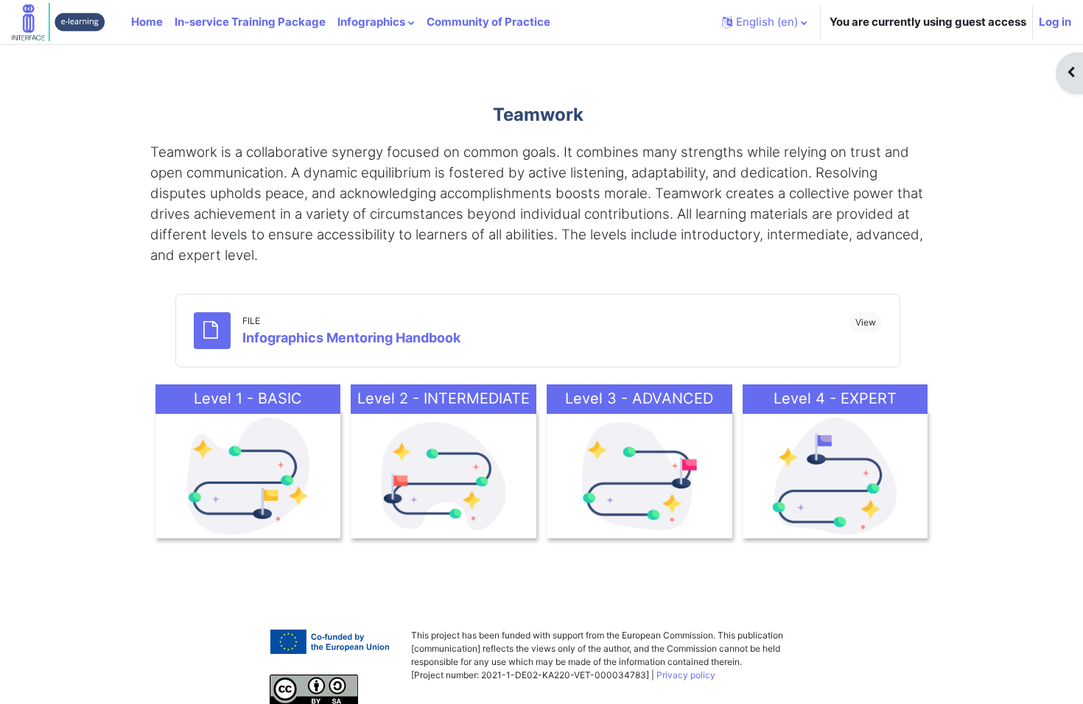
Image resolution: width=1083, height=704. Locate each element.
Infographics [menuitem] (371, 22)
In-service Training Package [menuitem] (250, 22)
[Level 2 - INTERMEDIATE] (443, 473)
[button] (764, 22)
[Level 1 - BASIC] (248, 473)
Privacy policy (685, 674)
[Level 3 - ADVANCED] (639, 473)
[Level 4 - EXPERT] (835, 473)
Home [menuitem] (147, 22)
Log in (1055, 22)
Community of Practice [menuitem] (488, 22)
